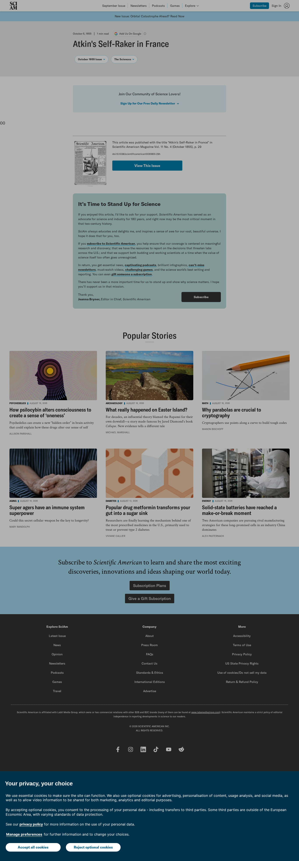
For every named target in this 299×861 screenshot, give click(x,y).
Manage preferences (24, 834)
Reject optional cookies (93, 847)
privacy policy (31, 824)
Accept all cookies (33, 847)
